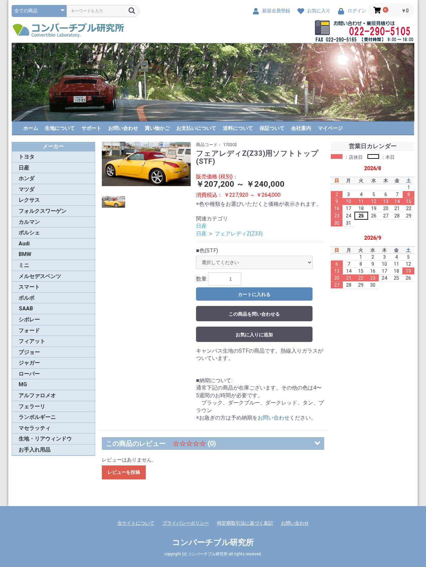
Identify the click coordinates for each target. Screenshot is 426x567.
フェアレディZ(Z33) (239, 233)
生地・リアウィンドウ (45, 438)
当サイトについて (135, 523)
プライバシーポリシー (185, 523)
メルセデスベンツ (40, 276)
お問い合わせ (123, 128)
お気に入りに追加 (254, 334)
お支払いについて (196, 128)
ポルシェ (29, 232)
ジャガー (29, 363)
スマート (29, 287)
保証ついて (272, 128)
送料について (238, 128)
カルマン (29, 222)
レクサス (29, 200)
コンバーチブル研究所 (213, 542)
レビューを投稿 (123, 472)
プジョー (29, 352)
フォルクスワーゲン (43, 211)
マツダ (27, 189)
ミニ (24, 265)
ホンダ (27, 178)
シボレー (29, 319)
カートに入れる (254, 294)
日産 (24, 167)
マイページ (330, 128)
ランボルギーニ (37, 417)
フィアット (32, 341)
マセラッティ (35, 428)
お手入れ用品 (35, 449)
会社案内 (301, 128)
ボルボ (27, 298)
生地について (60, 128)
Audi (24, 243)
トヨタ (27, 156)
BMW (25, 254)
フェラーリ (32, 406)
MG (23, 384)
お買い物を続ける (192, 290)
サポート (92, 128)
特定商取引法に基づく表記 (245, 523)
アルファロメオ (37, 395)
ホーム (30, 128)
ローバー (29, 374)
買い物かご (157, 128)
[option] (146, 164)
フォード (29, 330)
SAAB (26, 308)
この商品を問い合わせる (254, 314)
